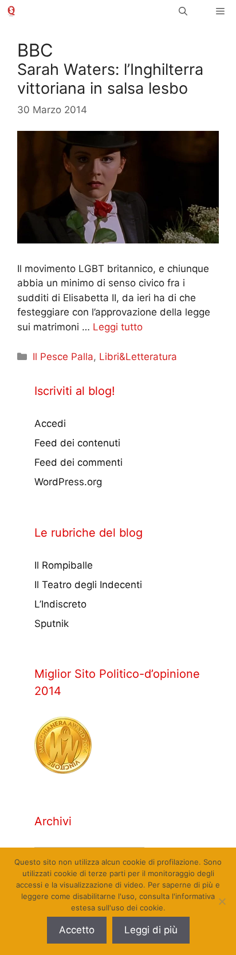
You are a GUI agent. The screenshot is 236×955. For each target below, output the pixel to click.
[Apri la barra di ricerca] (183, 11)
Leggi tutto (118, 327)
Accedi (50, 423)
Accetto (77, 930)
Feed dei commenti (78, 462)
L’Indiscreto (60, 604)
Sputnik (51, 623)
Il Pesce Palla (63, 356)
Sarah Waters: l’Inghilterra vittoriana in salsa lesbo (110, 78)
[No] (221, 901)
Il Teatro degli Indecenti (88, 584)
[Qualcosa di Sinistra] (11, 11)
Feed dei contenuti (77, 443)
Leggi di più (151, 930)
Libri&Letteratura (138, 356)
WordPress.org (68, 482)
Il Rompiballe (63, 565)
